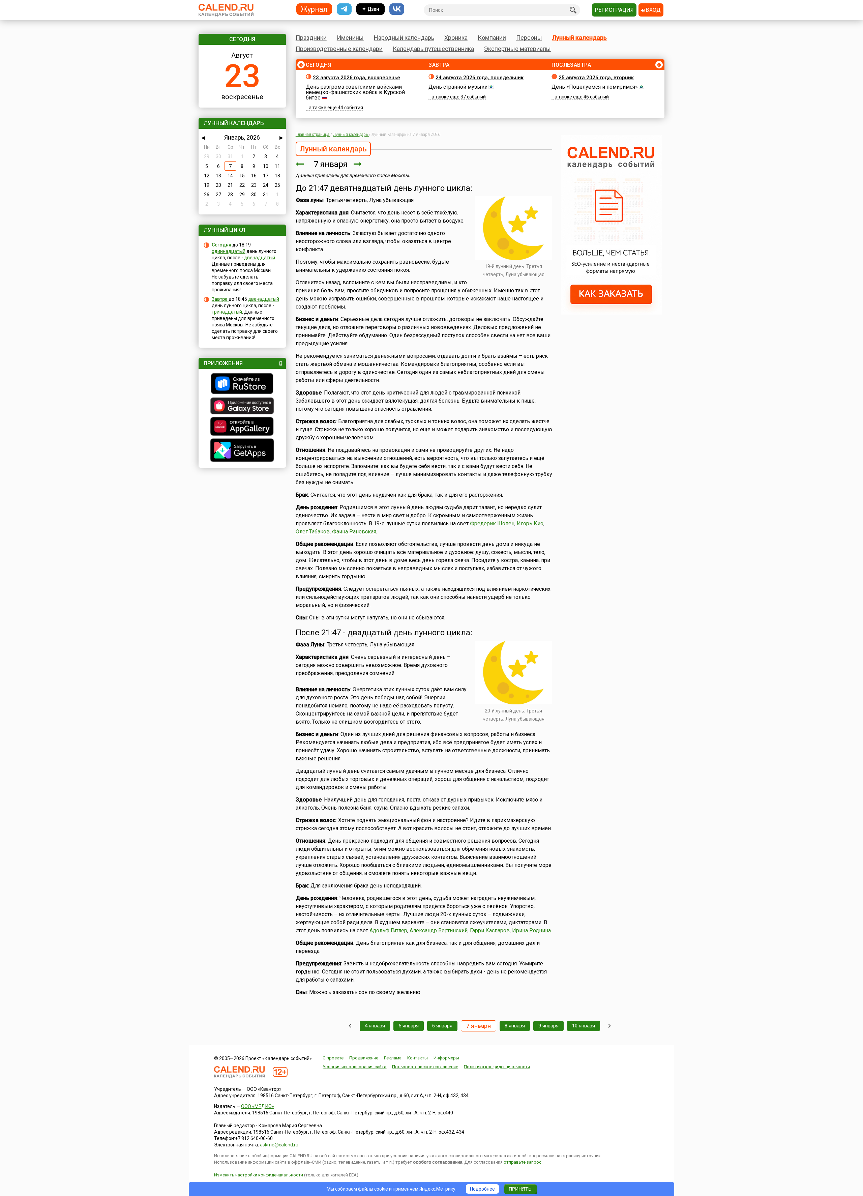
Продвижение (363, 1057)
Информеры (446, 1057)
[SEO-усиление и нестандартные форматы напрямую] (611, 313)
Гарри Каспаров (490, 930)
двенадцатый (259, 257)
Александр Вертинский (439, 930)
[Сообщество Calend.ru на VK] (396, 9)
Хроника (456, 37)
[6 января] (300, 164)
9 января (548, 1026)
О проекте (333, 1057)
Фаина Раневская (354, 531)
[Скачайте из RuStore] (242, 384)
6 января (442, 1026)
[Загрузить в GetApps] (242, 451)
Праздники (311, 37)
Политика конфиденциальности (497, 1066)
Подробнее (482, 1189)
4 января (375, 1026)
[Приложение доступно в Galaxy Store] (242, 406)
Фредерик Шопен (492, 523)
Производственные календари (339, 48)
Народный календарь (404, 37)
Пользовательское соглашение (425, 1066)
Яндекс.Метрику (437, 1189)
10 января (583, 1026)
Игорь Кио (530, 523)
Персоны (529, 37)
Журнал (314, 9)
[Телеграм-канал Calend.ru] (344, 9)
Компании (492, 37)
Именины (350, 37)
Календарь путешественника (433, 48)
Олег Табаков (313, 531)
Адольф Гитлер (388, 930)
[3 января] (350, 1026)
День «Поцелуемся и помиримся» (595, 87)
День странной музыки (457, 87)
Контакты (417, 1057)
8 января (515, 1026)
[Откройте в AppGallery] (242, 427)
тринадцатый (227, 312)
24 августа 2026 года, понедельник (480, 78)
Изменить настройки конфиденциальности (258, 1174)
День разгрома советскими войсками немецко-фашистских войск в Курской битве (355, 92)
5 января (408, 1026)
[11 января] (609, 1026)
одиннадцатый (228, 251)
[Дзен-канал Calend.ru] (370, 9)
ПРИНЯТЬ (520, 1189)
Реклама (392, 1057)
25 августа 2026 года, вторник (596, 78)
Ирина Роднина (531, 930)
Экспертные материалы (517, 48)
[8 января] (358, 164)
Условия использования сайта (354, 1066)
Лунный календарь (579, 37)
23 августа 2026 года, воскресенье (356, 78)
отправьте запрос (522, 1162)
